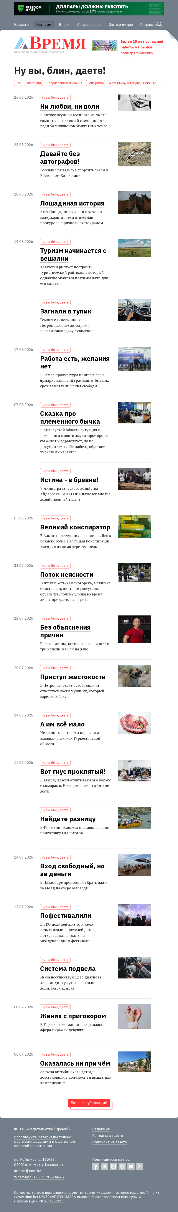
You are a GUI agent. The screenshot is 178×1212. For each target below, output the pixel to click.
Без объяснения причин (65, 631)
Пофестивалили (65, 915)
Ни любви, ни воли (69, 106)
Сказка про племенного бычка (70, 417)
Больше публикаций (89, 1102)
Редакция (149, 24)
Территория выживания (64, 83)
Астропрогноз (89, 24)
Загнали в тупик (66, 311)
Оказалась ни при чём (75, 1063)
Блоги (64, 24)
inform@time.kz (27, 1170)
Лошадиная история (72, 203)
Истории (43, 24)
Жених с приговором (73, 1016)
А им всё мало (62, 724)
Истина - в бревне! (69, 480)
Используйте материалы (36, 1137)
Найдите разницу (68, 819)
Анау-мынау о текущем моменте (132, 83)
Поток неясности (66, 574)
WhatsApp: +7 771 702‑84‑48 (39, 1177)
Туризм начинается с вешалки (73, 254)
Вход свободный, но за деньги (72, 870)
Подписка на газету (109, 1142)
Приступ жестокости (73, 677)
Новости (21, 24)
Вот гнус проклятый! (72, 771)
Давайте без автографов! (60, 157)
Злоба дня (34, 83)
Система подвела (68, 968)
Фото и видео (121, 24)
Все (18, 83)
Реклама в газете (107, 1135)
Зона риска (95, 83)
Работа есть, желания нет (75, 362)
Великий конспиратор (75, 527)
